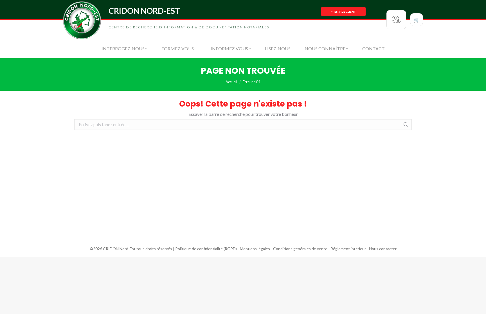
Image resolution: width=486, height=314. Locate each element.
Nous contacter (383, 248)
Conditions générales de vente (300, 248)
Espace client (343, 11)
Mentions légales (255, 248)
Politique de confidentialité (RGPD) (206, 248)
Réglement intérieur (348, 248)
